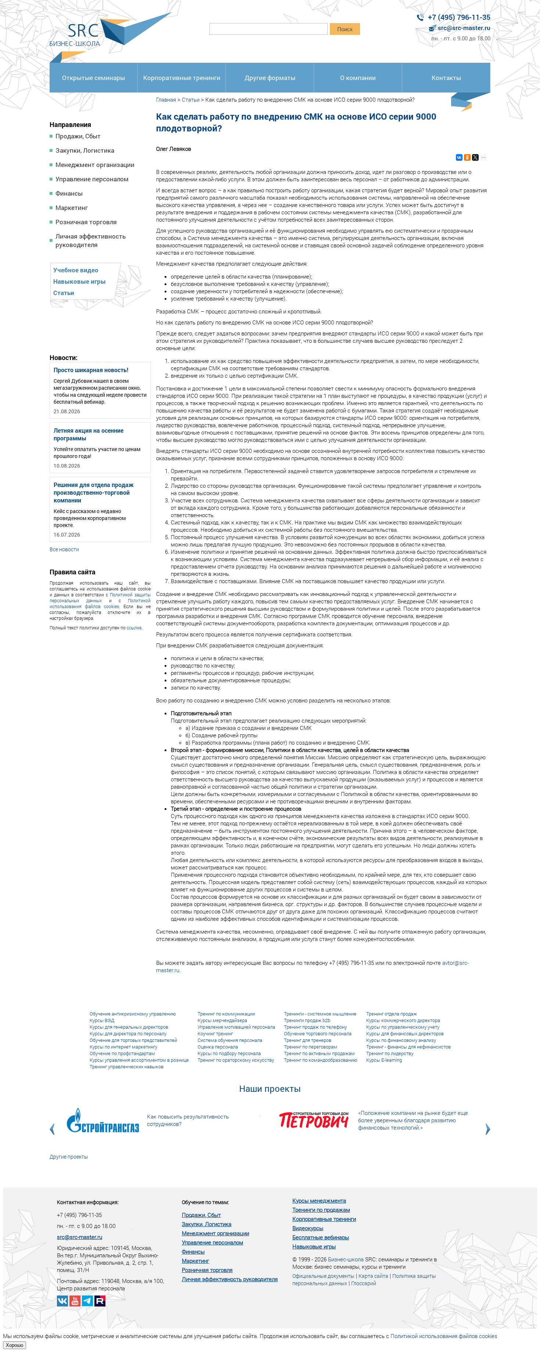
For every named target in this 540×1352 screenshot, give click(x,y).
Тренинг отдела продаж (391, 1013)
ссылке (134, 627)
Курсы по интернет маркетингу (123, 1046)
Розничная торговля (86, 222)
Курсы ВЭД (102, 1020)
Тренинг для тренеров (307, 1040)
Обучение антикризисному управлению (133, 1013)
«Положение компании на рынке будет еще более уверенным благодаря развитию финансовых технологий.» (413, 1120)
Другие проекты (69, 1156)
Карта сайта (373, 1275)
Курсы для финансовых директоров (405, 1033)
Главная (166, 99)
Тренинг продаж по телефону (315, 1027)
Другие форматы (270, 77)
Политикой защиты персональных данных (100, 597)
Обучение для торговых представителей (133, 1040)
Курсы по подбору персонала (229, 1053)
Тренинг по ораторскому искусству (236, 1060)
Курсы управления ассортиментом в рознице (139, 1060)
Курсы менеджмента (319, 1200)
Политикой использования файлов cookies (100, 603)
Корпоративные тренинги (181, 77)
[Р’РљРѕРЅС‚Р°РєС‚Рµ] (459, 157)
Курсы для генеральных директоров (129, 1027)
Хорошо (14, 1345)
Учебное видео (75, 270)
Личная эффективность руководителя (90, 240)
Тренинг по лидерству (389, 1053)
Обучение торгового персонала (318, 1033)
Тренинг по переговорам (310, 1046)
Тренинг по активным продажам (319, 1053)
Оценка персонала (218, 1046)
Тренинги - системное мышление (320, 1013)
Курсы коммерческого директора (403, 1020)
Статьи (63, 292)
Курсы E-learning (384, 1060)
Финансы (69, 193)
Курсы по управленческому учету (402, 1027)
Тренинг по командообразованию (320, 1060)
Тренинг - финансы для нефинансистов (408, 1046)
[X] (475, 157)
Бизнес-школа (346, 1259)
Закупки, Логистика (84, 150)
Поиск (345, 29)
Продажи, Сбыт (78, 136)
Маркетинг (71, 207)
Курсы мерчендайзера (222, 1020)
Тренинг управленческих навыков (126, 1066)
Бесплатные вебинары (320, 1237)
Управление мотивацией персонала (236, 1027)
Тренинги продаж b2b (307, 1020)
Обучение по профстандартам (122, 1053)
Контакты (446, 77)
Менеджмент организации (94, 164)
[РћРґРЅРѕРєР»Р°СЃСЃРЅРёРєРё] (467, 157)
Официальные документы (323, 1275)
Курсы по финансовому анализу (401, 1040)
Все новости (64, 549)
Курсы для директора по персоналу (128, 1033)
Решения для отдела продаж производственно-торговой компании (94, 492)
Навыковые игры (79, 281)
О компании (358, 77)
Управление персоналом (92, 179)
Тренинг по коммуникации (226, 1013)
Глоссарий (363, 1283)
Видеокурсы (307, 1228)
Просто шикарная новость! (91, 370)
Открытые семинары (93, 77)
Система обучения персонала (230, 1040)
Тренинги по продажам (321, 1209)
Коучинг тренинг (215, 1033)
